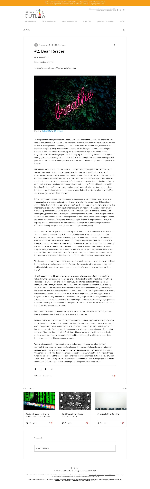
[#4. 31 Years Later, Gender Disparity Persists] (75, 401)
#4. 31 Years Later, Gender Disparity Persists (73, 415)
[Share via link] (52, 369)
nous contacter (95, 476)
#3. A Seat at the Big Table (108, 414)
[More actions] (114, 45)
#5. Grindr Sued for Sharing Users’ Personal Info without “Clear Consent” (38, 415)
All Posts (26, 30)
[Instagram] (123, 10)
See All (124, 388)
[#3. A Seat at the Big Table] (111, 401)
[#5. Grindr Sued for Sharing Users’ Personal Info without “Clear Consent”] (39, 401)
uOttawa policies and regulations (90, 479)
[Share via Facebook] (35, 369)
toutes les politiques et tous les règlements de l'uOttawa (102, 475)
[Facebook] (118, 10)
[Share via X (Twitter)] (41, 369)
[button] (30, 21)
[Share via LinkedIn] (46, 369)
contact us (92, 480)
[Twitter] (120, 10)
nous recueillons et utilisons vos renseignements (62, 476)
